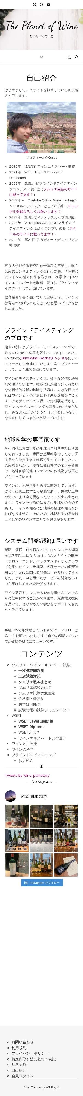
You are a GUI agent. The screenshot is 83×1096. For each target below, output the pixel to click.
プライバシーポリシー (30, 1053)
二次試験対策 (29, 676)
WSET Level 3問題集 (35, 721)
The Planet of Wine (42, 26)
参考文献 (19, 1064)
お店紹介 (25, 760)
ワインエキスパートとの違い (42, 738)
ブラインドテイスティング (34, 754)
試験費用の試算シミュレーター (44, 709)
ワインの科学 (23, 749)
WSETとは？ (29, 732)
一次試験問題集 (31, 670)
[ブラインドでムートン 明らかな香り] (17, 865)
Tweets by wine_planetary (27, 775)
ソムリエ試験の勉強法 (36, 693)
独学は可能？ (29, 704)
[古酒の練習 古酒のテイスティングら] (17, 816)
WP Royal (52, 1087)
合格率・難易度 (31, 698)
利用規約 (19, 1047)
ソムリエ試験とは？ (35, 687)
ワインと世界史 (24, 743)
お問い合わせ (23, 1042)
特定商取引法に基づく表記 (34, 1058)
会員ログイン (23, 1075)
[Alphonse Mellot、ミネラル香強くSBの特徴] (66, 816)
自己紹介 (19, 1070)
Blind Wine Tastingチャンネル (44, 358)
